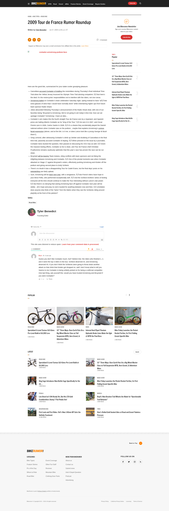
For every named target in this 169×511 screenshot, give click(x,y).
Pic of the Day (31, 468)
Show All (137, 352)
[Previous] (126, 295)
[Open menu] (29, 4)
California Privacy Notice (117, 501)
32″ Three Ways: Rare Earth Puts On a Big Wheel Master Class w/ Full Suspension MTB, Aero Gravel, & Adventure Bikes (117, 365)
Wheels (99, 393)
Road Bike (32, 202)
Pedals (41, 393)
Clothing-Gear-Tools (53, 476)
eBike (67, 4)
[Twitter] (128, 461)
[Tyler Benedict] (32, 213)
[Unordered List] (53, 239)
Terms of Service (137, 501)
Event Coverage (88, 4)
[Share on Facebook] (29, 40)
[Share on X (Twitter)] (34, 40)
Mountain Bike (43, 409)
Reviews (49, 468)
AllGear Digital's (42, 491)
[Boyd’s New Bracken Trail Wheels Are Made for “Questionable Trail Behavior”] (90, 396)
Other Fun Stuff (51, 464)
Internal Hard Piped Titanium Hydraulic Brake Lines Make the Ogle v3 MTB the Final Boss (122, 94)
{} (64, 239)
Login (101, 227)
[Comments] (98, 40)
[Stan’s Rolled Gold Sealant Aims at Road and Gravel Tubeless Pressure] (90, 412)
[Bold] (39, 239)
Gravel (61, 4)
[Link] (61, 239)
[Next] (129, 295)
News (87, 327)
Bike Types (31, 460)
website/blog (35, 171)
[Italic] (42, 239)
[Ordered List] (50, 239)
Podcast (68, 476)
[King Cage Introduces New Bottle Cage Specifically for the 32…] (32, 380)
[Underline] (45, 239)
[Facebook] (123, 461)
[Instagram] (134, 461)
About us (69, 460)
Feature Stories (76, 4)
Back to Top (133, 443)
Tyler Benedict (41, 30)
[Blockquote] (56, 239)
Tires (98, 409)
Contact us (69, 464)
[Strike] (48, 239)
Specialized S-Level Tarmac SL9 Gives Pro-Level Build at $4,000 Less (122, 66)
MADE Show (60, 327)
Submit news (70, 468)
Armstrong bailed (37, 101)
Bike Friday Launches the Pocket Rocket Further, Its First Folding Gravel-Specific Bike (122, 107)
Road (55, 4)
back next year (54, 175)
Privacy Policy (105, 501)
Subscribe (132, 3)
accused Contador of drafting (50, 91)
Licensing (128, 501)
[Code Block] (59, 239)
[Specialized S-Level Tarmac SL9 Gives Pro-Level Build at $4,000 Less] (41, 316)
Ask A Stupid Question (73, 472)
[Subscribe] (140, 461)
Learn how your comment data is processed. (80, 244)
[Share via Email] (39, 40)
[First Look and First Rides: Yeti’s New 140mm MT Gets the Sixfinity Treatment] (32, 412)
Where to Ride (32, 472)
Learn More (84, 46)
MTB (49, 4)
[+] (67, 239)
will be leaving (43, 156)
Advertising (69, 480)
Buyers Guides (100, 4)
